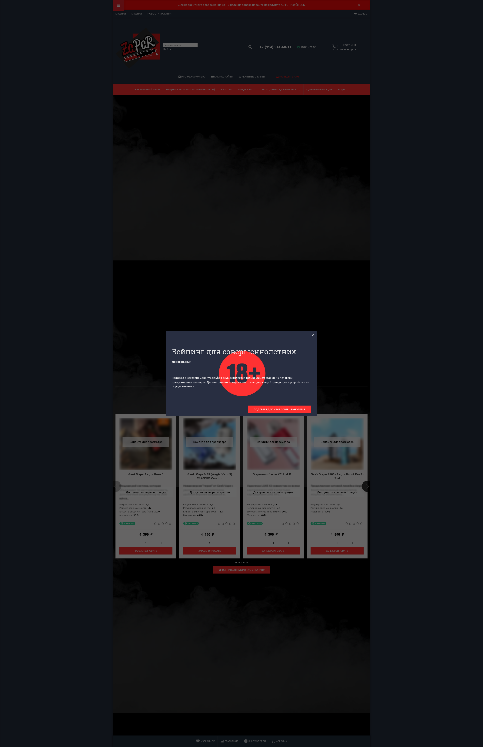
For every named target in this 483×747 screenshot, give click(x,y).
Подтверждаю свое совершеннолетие (279, 409)
